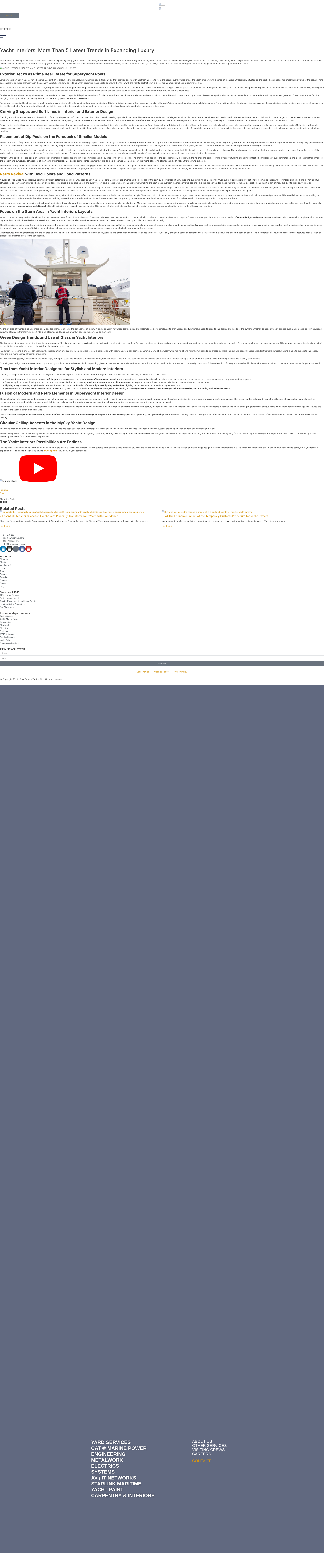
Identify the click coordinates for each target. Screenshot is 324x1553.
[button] (1, 502)
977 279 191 (6, 29)
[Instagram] (9, 549)
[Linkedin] (3, 549)
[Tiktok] (16, 549)
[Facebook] (22, 549)
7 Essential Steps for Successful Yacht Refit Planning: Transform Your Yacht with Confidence (59, 516)
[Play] (38, 469)
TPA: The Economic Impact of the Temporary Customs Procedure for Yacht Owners (215, 516)
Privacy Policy (180, 671)
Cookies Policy (161, 671)
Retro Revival (12, 174)
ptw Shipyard (50, 450)
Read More (5, 526)
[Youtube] (28, 549)
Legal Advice (143, 671)
